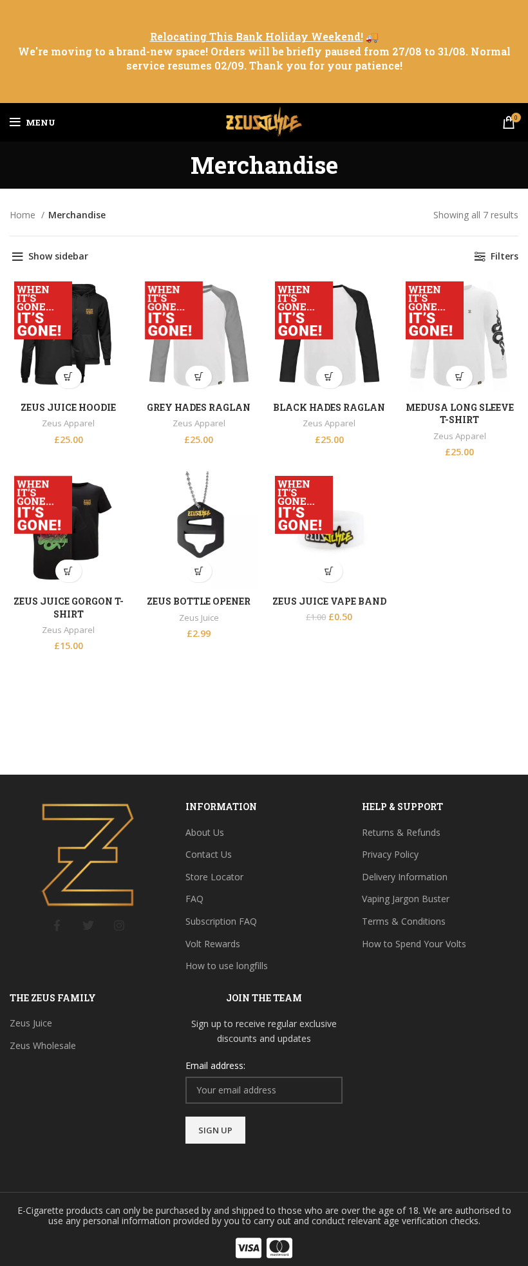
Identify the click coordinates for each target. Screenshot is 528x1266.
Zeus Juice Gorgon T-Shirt (69, 607)
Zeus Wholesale (43, 1045)
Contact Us (208, 854)
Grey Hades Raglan (198, 407)
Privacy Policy (390, 854)
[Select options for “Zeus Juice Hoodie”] (68, 377)
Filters (504, 256)
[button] (198, 571)
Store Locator (214, 877)
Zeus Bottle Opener (198, 601)
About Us (204, 832)
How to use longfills (226, 965)
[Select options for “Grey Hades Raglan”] (198, 377)
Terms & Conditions (404, 921)
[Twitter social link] (88, 925)
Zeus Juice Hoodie (68, 407)
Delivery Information (405, 877)
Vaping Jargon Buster (405, 899)
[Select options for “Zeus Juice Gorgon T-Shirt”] (68, 571)
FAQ (194, 899)
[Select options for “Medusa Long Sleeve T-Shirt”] (459, 377)
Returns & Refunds (401, 832)
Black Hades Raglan (329, 407)
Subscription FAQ (221, 921)
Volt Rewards (212, 944)
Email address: (215, 1065)
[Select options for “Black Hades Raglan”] (329, 377)
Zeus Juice (199, 617)
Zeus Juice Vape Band (329, 601)
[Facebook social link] (57, 925)
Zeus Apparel (68, 423)
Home (24, 215)
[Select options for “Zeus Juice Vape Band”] (329, 571)
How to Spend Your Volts (414, 944)
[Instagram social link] (119, 925)
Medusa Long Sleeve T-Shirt (460, 413)
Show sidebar (58, 256)
